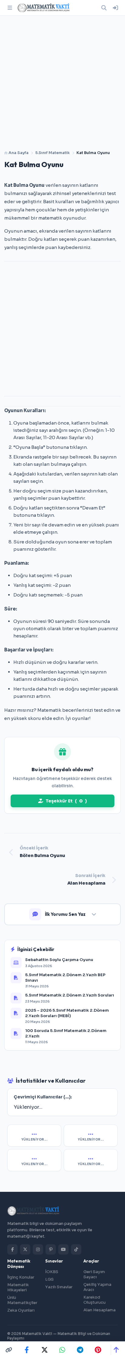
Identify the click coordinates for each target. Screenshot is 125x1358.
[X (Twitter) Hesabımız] (25, 1249)
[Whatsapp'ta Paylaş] (62, 1350)
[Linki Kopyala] (9, 1350)
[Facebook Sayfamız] (12, 1249)
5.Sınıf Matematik (52, 152)
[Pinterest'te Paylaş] (98, 1350)
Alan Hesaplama (99, 1310)
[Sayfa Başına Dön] (116, 1350)
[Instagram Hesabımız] (38, 1249)
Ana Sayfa (18, 152)
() (66, 801)
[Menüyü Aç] (9, 7)
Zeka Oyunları (21, 1310)
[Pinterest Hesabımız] (51, 1249)
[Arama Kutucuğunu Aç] (103, 7)
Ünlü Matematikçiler (22, 1300)
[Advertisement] (62, 80)
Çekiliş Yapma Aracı (97, 1287)
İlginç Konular (20, 1277)
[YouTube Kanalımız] (63, 1249)
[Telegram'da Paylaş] (80, 1350)
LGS (49, 1279)
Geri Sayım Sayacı (94, 1274)
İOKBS (51, 1271)
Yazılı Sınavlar (59, 1286)
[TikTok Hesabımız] (76, 1249)
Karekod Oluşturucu (94, 1300)
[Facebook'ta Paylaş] (27, 1350)
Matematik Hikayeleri (18, 1287)
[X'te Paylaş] (44, 1350)
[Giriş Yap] (115, 7)
